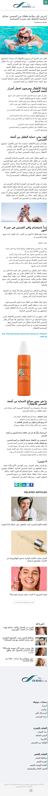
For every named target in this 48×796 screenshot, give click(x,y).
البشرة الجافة (41, 735)
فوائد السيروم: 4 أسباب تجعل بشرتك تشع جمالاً (28, 594)
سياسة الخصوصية (21, 786)
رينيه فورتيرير (41, 716)
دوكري (44, 709)
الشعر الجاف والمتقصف (37, 769)
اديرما (44, 706)
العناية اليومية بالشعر (38, 765)
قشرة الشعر (41, 761)
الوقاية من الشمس (39, 743)
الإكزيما (44, 739)
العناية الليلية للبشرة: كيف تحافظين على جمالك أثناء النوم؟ (24, 524)
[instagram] (23, 792)
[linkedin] (24, 485)
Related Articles (35, 492)
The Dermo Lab (39, 22)
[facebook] (31, 485)
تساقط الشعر (41, 758)
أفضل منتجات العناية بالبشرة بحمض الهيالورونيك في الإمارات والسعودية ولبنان (26, 559)
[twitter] (28, 485)
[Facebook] (40, 795)
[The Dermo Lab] (24, 5)
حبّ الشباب (42, 732)
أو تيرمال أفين (41, 713)
